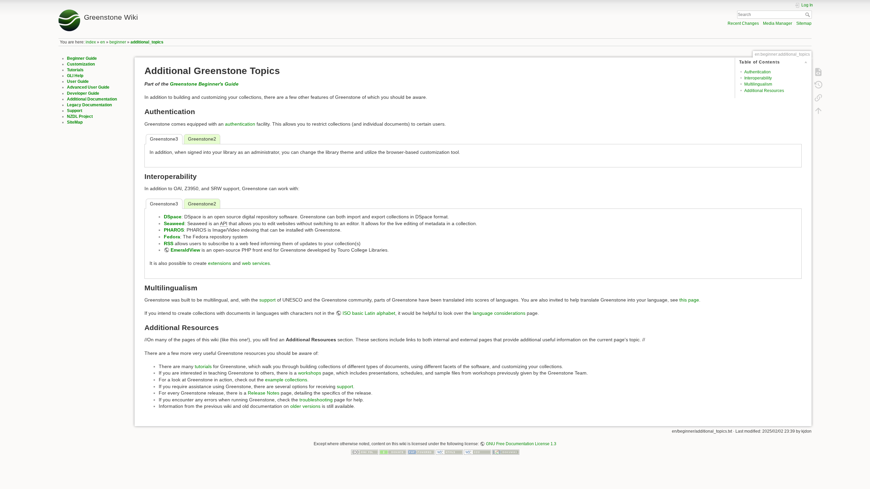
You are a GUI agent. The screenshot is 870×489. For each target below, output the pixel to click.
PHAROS (174, 230)
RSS (168, 243)
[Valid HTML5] (449, 451)
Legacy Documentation (89, 105)
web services (256, 263)
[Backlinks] (818, 97)
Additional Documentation (92, 99)
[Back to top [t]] (818, 110)
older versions (305, 406)
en (102, 42)
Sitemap (804, 23)
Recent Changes (743, 23)
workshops (309, 373)
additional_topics (146, 42)
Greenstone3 (164, 139)
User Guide (78, 81)
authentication (240, 124)
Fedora (172, 236)
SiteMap (75, 122)
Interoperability (758, 78)
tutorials (203, 366)
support (267, 300)
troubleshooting (316, 399)
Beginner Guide (82, 58)
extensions (219, 263)
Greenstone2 (202, 139)
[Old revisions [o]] (818, 84)
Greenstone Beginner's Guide (204, 84)
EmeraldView (185, 250)
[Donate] (392, 451)
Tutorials (75, 70)
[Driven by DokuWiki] (505, 451)
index (91, 42)
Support (74, 110)
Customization (81, 64)
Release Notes (263, 393)
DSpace (172, 216)
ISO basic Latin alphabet (369, 313)
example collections (286, 379)
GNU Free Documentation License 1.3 (521, 443)
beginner (117, 42)
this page (689, 300)
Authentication (757, 72)
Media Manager (777, 23)
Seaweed (174, 223)
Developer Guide (83, 93)
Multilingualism (758, 84)
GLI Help (75, 75)
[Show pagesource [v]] (818, 72)
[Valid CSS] (477, 451)
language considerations (499, 313)
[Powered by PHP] (421, 451)
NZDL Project (80, 116)
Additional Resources (764, 90)
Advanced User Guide (88, 87)
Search (808, 14)
